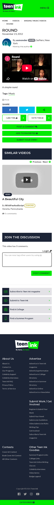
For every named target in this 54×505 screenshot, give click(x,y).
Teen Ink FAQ (7, 381)
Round (9, 24)
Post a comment (26, 127)
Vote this (41, 118)
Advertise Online (36, 388)
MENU (43, 8)
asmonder (21, 40)
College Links (34, 458)
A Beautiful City (13, 199)
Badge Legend (35, 476)
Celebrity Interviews (10, 378)
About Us (6, 363)
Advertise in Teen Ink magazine (37, 365)
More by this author (21, 46)
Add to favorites (26, 133)
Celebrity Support (9, 374)
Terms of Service (9, 388)
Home (5, 21)
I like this (15, 118)
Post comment (41, 273)
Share (6, 104)
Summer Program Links (38, 455)
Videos (15, 21)
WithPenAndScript (14, 205)
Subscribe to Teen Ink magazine (37, 436)
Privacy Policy (7, 385)
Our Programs (8, 371)
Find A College (17, 309)
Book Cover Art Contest (11, 455)
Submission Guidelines (38, 420)
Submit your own (27, 140)
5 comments (10, 213)
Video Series (34, 473)
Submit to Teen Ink (19, 300)
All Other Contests (9, 459)
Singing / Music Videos (35, 21)
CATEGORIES (26, 502)
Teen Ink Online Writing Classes (38, 464)
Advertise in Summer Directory (37, 383)
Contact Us (6, 367)
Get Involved (34, 431)
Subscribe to (25, 291)
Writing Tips (34, 427)
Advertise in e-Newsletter (39, 392)
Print (6, 100)
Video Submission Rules (38, 423)
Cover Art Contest (9, 452)
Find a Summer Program (21, 318)
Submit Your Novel (36, 416)
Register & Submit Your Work (38, 411)
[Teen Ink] (13, 7)
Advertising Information (38, 371)
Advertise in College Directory (37, 376)
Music (12, 93)
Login (46, 251)
